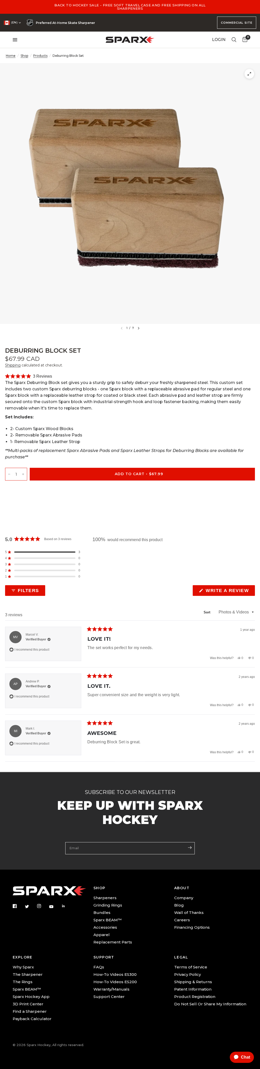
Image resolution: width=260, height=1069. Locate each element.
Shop (24, 56)
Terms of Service (190, 967)
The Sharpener (28, 974)
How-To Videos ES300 (115, 974)
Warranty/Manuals (111, 989)
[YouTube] (54, 906)
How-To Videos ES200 (115, 981)
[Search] (234, 40)
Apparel (101, 934)
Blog (179, 905)
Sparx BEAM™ (107, 919)
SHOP (99, 888)
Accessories (105, 927)
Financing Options (192, 927)
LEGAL (181, 957)
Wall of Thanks (189, 912)
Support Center (109, 996)
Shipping (13, 365)
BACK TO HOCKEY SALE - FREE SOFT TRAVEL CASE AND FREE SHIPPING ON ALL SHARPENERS (130, 6)
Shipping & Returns (193, 981)
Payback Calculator (32, 1018)
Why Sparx (23, 967)
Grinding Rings (107, 905)
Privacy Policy (187, 974)
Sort (208, 612)
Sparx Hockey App (31, 996)
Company (183, 897)
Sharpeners (105, 897)
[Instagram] (42, 906)
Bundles (101, 912)
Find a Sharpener (30, 1011)
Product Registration (194, 996)
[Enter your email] (190, 847)
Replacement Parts (112, 942)
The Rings (22, 981)
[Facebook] (18, 906)
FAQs (98, 967)
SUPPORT (103, 957)
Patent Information (193, 989)
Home (10, 56)
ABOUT (181, 888)
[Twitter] (30, 906)
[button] (28, 376)
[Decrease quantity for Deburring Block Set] (9, 474)
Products (40, 56)
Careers (182, 919)
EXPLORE (22, 957)
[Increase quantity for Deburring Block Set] (23, 474)
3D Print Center (28, 1004)
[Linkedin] (67, 906)
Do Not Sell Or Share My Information (210, 1004)
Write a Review (228, 592)
